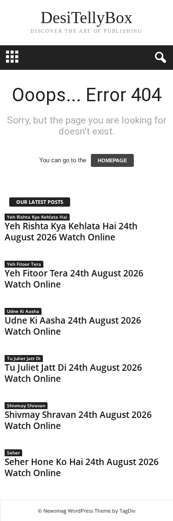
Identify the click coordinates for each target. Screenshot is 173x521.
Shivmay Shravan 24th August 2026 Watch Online (78, 420)
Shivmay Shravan (26, 405)
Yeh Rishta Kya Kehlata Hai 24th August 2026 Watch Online (71, 231)
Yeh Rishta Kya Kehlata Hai (37, 217)
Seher (13, 452)
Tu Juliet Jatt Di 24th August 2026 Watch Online (73, 373)
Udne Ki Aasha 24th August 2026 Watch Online (73, 325)
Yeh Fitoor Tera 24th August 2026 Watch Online (74, 278)
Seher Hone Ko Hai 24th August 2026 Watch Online (82, 467)
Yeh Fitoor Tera (24, 264)
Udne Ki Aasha (23, 311)
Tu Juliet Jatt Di (24, 358)
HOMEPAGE (112, 160)
